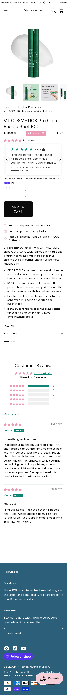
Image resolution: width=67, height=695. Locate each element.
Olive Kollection (33, 10)
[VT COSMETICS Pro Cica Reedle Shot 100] (12, 92)
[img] (59, 133)
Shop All (8, 672)
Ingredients (10, 341)
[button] (53, 10)
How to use (10, 333)
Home (7, 107)
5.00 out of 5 (43, 373)
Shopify (46, 667)
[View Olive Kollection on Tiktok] (15, 648)
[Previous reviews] (6, 159)
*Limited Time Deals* (23, 675)
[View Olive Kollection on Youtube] (23, 648)
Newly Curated (47, 672)
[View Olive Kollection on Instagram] (6, 648)
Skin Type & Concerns (26, 672)
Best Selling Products (26, 107)
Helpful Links (11, 571)
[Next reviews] (60, 159)
